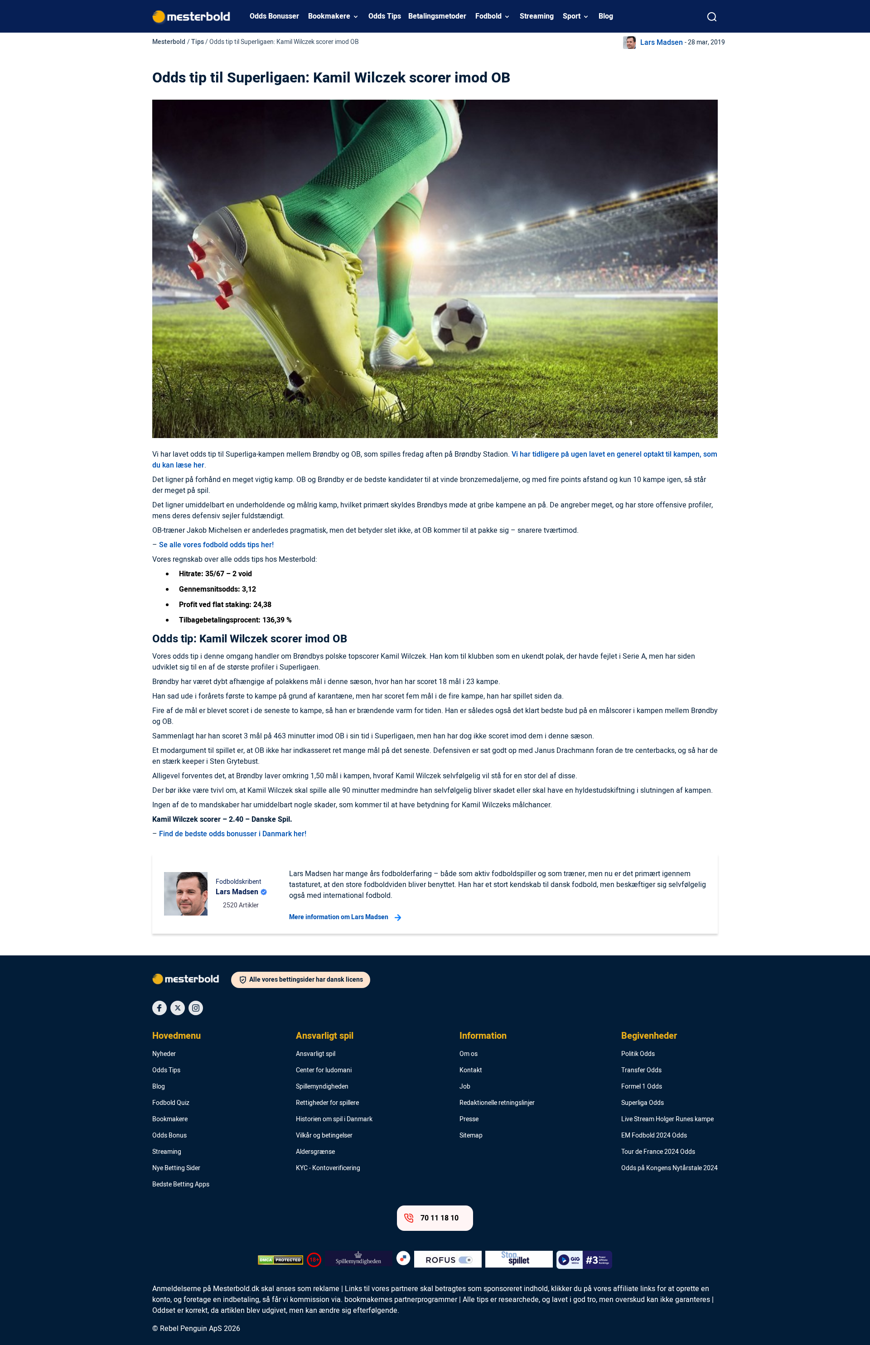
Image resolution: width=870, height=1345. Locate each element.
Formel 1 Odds (641, 1086)
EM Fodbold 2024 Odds (654, 1135)
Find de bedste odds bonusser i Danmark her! (232, 834)
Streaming (537, 16)
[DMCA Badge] (280, 1260)
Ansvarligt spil (324, 1036)
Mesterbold (168, 42)
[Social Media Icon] (159, 1008)
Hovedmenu (176, 1036)
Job (464, 1086)
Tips (197, 42)
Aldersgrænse (315, 1152)
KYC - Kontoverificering (328, 1168)
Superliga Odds (642, 1103)
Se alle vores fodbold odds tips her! (216, 545)
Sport (571, 16)
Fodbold (488, 16)
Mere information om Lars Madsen (338, 917)
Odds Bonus (169, 1135)
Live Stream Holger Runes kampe (667, 1119)
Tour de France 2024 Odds (658, 1152)
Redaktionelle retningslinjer (497, 1103)
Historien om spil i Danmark (334, 1119)
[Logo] (191, 981)
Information (483, 1036)
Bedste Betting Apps (180, 1184)
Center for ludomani (324, 1070)
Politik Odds (638, 1054)
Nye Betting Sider (176, 1168)
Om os (468, 1054)
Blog (606, 16)
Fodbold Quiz (170, 1103)
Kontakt (470, 1070)
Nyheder (164, 1054)
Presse (468, 1119)
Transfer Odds (641, 1070)
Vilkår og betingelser (324, 1135)
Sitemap (471, 1135)
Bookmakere (329, 16)
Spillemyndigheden (322, 1086)
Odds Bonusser (274, 16)
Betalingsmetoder (437, 16)
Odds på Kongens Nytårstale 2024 (669, 1168)
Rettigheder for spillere (327, 1103)
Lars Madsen (661, 42)
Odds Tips (384, 16)
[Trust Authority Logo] (358, 1260)
